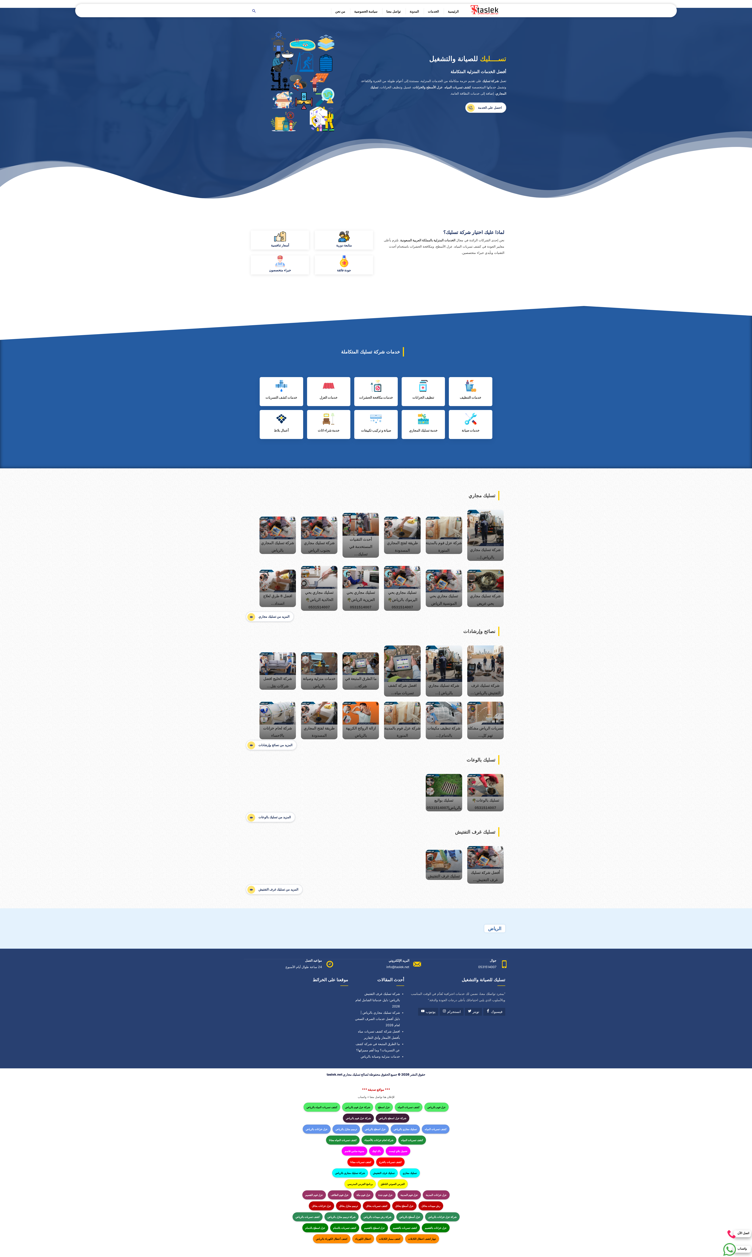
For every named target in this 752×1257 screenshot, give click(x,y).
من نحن (340, 11)
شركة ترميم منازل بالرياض (341, 1216)
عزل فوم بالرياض (436, 1107)
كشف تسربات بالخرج (390, 1162)
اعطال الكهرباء (363, 1238)
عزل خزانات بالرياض (317, 1129)
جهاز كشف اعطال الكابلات (422, 1238)
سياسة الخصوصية (365, 11)
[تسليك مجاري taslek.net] (485, 10)
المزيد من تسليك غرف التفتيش (278, 889)
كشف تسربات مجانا (360, 1162)
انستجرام (453, 1012)
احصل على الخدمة (490, 107)
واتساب (362, 1097)
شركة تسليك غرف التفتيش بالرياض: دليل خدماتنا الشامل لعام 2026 (377, 1000)
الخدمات (433, 11)
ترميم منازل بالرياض (346, 1129)
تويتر (475, 1012)
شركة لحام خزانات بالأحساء (378, 1140)
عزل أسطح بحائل (404, 1205)
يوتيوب (430, 1012)
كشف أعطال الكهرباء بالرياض (331, 1238)
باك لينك (376, 1151)
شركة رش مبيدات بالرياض (377, 1216)
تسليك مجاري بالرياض (405, 1129)
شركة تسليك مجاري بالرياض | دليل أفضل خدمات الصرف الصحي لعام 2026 (377, 1019)
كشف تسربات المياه (408, 1107)
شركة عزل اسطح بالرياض (392, 1118)
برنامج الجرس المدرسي (360, 1184)
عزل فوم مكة (363, 1194)
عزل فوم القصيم (314, 1194)
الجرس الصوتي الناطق (393, 1184)
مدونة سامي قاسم (354, 1151)
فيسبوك (496, 1012)
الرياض (494, 928)
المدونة (414, 11)
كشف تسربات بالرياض (308, 1216)
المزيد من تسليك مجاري (273, 616)
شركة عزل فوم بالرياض (357, 1107)
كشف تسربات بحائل (376, 1205)
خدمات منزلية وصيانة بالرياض (380, 1056)
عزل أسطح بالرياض (409, 1216)
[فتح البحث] (254, 11)
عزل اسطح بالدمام (315, 1227)
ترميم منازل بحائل (348, 1205)
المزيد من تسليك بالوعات (274, 817)
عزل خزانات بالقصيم (436, 1227)
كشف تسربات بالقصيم (405, 1227)
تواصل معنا (393, 11)
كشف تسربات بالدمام (344, 1227)
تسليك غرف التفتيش (384, 1173)
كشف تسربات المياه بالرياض (321, 1107)
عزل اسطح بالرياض (375, 1129)
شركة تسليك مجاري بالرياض (350, 1173)
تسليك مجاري (410, 1173)
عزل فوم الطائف (340, 1194)
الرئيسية (453, 11)
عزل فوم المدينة (409, 1194)
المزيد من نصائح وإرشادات (275, 745)
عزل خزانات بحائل (321, 1205)
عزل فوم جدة (385, 1194)
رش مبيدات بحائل (430, 1205)
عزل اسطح (384, 1107)
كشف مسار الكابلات (389, 1238)
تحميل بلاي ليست (398, 1151)
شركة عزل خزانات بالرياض (442, 1216)
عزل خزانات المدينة (436, 1194)
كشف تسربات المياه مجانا (343, 1140)
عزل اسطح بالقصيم (374, 1227)
